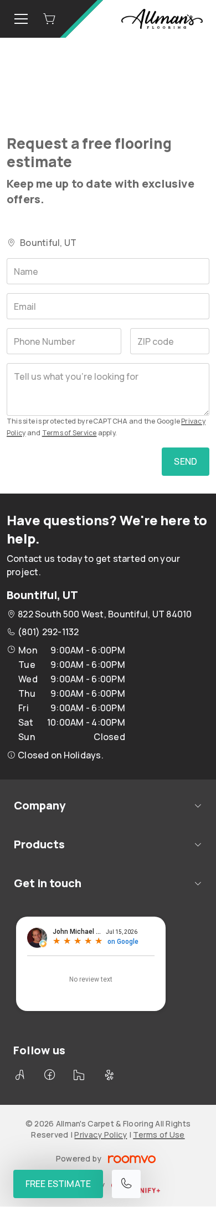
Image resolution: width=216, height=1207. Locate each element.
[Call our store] (126, 1184)
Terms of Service (69, 432)
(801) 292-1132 (48, 632)
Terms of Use (158, 1134)
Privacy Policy (100, 1134)
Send (185, 461)
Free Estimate (58, 1184)
